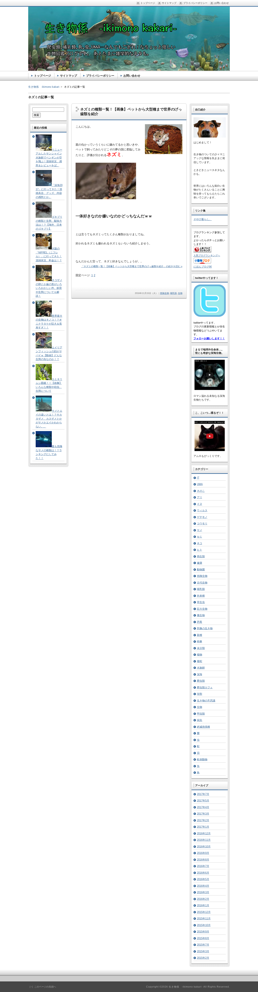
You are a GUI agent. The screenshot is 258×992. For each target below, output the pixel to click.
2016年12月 (204, 833)
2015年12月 (204, 912)
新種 (199, 635)
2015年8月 (203, 938)
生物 (180, 293)
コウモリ (202, 523)
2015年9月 (203, 931)
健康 (199, 562)
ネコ (199, 543)
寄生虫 (201, 602)
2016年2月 (203, 898)
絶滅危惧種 (203, 726)
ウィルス (202, 510)
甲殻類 (201, 713)
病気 (199, 720)
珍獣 (199, 693)
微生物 (201, 615)
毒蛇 (199, 661)
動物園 (201, 569)
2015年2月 (203, 957)
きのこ (201, 490)
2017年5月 (203, 800)
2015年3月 (203, 951)
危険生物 (164, 293)
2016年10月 (204, 846)
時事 (199, 641)
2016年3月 (203, 892)
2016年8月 (203, 859)
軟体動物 (202, 759)
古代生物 (202, 582)
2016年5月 (203, 879)
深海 (199, 674)
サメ (199, 530)
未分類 (201, 648)
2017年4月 (203, 807)
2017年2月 (203, 820)
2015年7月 (203, 944)
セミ (199, 536)
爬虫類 (201, 680)
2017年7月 (203, 794)
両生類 (201, 556)
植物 (199, 654)
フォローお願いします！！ (209, 338)
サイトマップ (68, 75)
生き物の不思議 (206, 700)
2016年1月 (203, 905)
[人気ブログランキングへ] (202, 251)
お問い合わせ (131, 75)
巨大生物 (202, 608)
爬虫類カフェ (205, 687)
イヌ (199, 503)
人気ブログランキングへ (207, 255)
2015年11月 (204, 918)
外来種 (201, 595)
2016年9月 (203, 852)
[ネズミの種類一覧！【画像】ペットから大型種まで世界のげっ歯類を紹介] (163, 153)
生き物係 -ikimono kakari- (44, 86)
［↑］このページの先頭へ (42, 986)
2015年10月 (204, 925)
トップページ (42, 75)
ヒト (199, 549)
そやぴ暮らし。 (203, 219)
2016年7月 (203, 866)
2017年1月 (203, 826)
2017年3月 (203, 813)
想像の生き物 (205, 628)
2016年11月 (204, 839)
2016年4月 (203, 885)
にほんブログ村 (203, 266)
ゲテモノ (202, 517)
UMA (200, 484)
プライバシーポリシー (100, 75)
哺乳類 (173, 293)
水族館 (201, 667)
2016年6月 (203, 872)
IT (198, 477)
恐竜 (199, 621)
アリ (199, 497)
